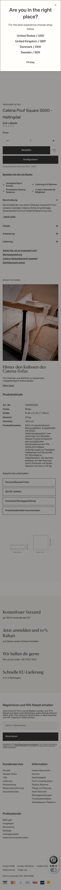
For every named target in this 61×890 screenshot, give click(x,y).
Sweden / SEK (30, 52)
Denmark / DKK (30, 47)
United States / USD (30, 36)
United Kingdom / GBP (30, 41)
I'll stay (30, 62)
